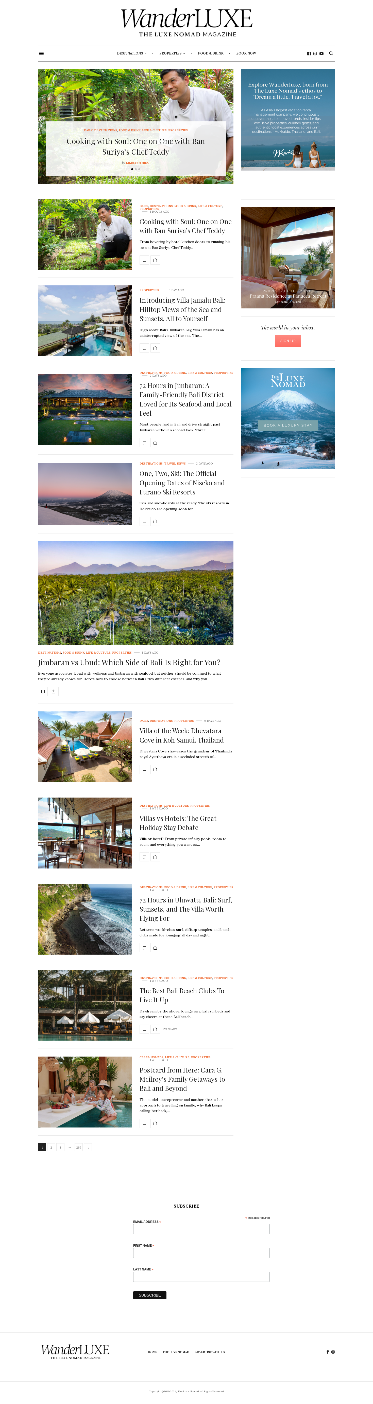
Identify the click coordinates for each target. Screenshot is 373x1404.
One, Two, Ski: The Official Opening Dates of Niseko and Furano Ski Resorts (182, 482)
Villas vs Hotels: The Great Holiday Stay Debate (178, 823)
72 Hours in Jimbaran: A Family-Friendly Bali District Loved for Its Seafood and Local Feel (186, 399)
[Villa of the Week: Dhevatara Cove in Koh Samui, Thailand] (85, 746)
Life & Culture (154, 130)
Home (152, 1352)
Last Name (143, 1269)
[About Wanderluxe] (288, 120)
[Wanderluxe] (186, 23)
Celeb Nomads (151, 1057)
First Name (143, 1245)
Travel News (175, 463)
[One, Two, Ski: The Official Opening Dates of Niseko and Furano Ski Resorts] (85, 494)
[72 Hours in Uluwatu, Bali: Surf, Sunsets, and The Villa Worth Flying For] (85, 919)
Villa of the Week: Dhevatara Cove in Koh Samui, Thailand (182, 735)
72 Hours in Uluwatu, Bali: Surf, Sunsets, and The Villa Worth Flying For (186, 909)
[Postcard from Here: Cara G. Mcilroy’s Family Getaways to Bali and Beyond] (85, 1092)
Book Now (246, 53)
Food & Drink (211, 53)
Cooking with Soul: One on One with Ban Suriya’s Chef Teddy (186, 226)
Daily (88, 130)
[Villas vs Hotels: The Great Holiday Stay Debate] (85, 833)
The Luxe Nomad (176, 1352)
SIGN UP (288, 341)
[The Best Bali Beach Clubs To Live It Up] (85, 1005)
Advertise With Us (210, 1352)
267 (78, 1147)
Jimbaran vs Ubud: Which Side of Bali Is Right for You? (129, 662)
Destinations (130, 53)
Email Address (147, 1221)
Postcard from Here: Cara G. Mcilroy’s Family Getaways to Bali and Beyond (182, 1079)
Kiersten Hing (137, 162)
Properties (170, 53)
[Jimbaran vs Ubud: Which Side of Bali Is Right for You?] (135, 615)
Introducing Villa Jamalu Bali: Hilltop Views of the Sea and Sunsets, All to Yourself (183, 309)
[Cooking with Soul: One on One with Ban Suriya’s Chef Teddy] (85, 234)
